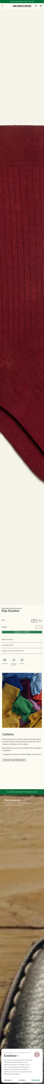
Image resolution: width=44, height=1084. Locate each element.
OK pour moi (36, 1080)
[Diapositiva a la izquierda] (3, 307)
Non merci (8, 1080)
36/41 (34, 620)
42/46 (40, 620)
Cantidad (4, 627)
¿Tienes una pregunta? (14, 760)
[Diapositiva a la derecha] (41, 307)
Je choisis (21, 1080)
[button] (2, 6)
